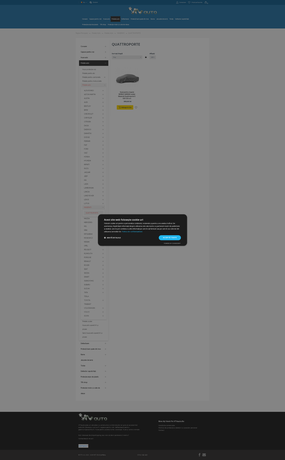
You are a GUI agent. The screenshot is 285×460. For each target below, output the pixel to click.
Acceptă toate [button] (170, 238)
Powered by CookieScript (172, 243)
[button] (112, 238)
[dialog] (142, 230)
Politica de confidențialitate (132, 232)
